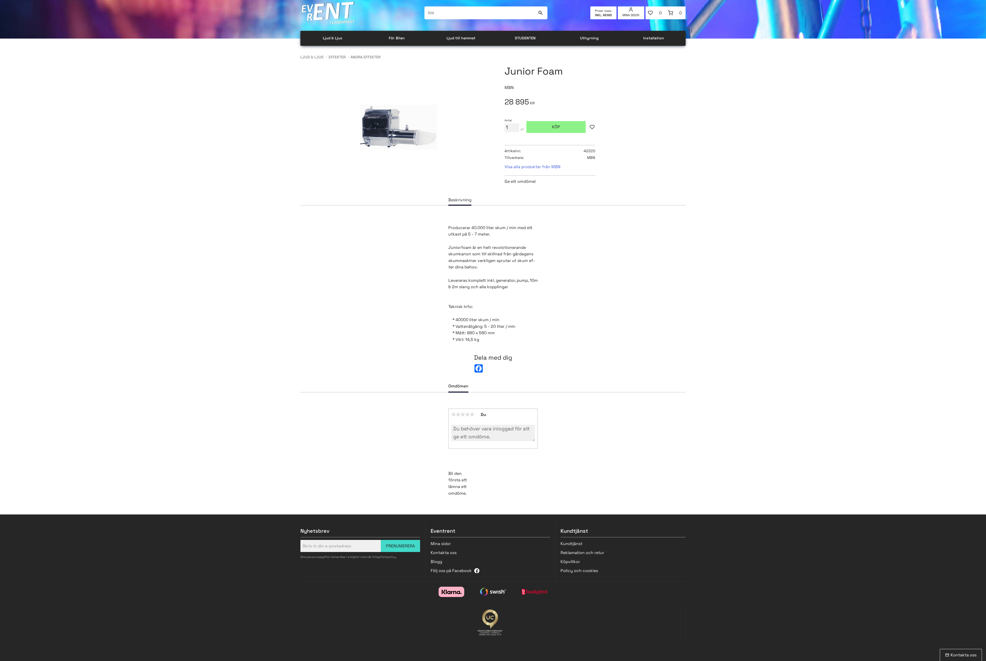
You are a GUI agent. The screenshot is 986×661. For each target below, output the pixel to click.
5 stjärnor (472, 414)
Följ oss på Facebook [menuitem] (451, 570)
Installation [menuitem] (653, 38)
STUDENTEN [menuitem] (525, 38)
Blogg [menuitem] (436, 561)
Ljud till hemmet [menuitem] (461, 38)
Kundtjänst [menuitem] (571, 543)
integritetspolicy (384, 557)
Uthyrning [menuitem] (589, 38)
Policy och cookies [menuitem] (579, 570)
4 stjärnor (467, 414)
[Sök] (540, 13)
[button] (656, 12)
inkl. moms (603, 15)
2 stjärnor (458, 414)
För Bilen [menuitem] (397, 38)
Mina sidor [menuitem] (630, 15)
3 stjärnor (462, 414)
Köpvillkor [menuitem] (570, 561)
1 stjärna (453, 414)
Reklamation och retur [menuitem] (582, 552)
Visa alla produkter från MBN (533, 166)
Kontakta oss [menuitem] (444, 552)
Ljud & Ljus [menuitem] (332, 38)
